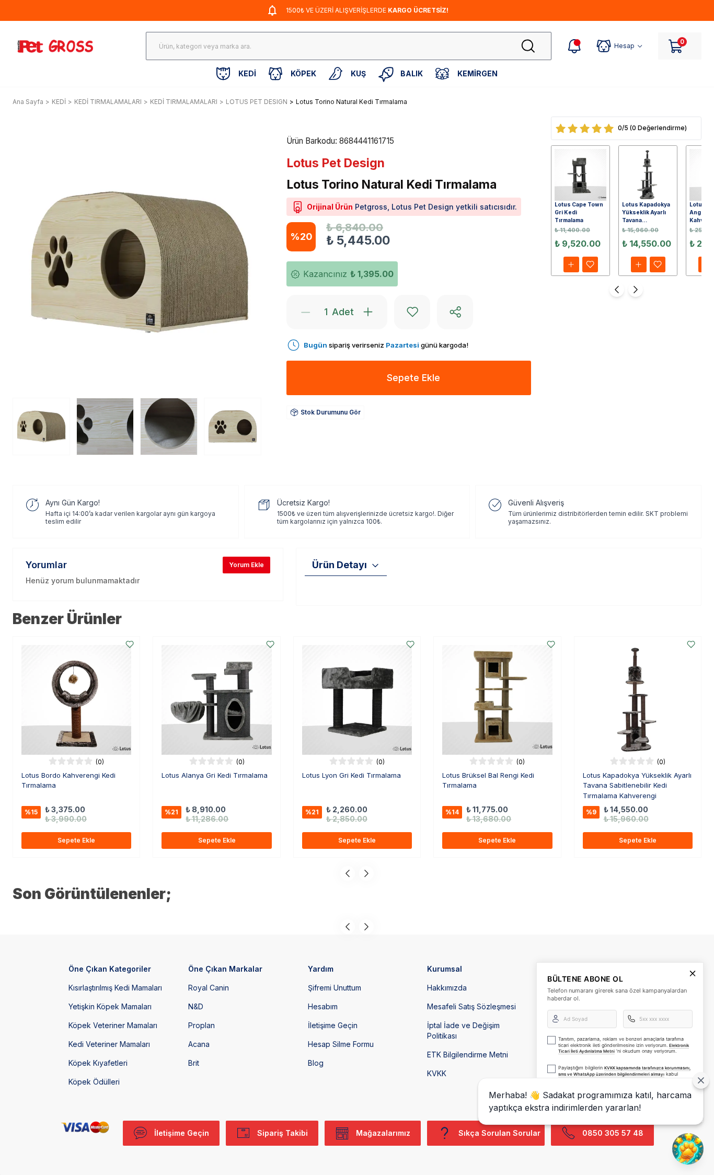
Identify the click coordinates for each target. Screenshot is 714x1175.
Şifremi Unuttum (334, 987)
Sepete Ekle (76, 840)
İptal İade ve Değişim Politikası (463, 1030)
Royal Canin (208, 987)
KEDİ (59, 102)
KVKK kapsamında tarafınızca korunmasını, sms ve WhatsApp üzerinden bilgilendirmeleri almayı (624, 1071)
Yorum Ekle (246, 565)
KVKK (436, 1073)
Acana (199, 1044)
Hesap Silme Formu (341, 1044)
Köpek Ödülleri (94, 1081)
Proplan (201, 1025)
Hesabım (323, 1006)
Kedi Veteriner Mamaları (109, 1044)
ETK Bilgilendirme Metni (467, 1054)
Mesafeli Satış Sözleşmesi (471, 1006)
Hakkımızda (447, 987)
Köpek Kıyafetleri (98, 1062)
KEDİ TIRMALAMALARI (108, 102)
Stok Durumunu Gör (331, 412)
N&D (195, 1006)
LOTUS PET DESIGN (256, 102)
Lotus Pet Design (335, 163)
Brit (193, 1062)
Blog (316, 1062)
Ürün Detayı (339, 564)
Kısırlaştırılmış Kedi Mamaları (115, 987)
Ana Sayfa (28, 102)
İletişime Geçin (333, 1025)
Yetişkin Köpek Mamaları (110, 1006)
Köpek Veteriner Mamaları (112, 1025)
